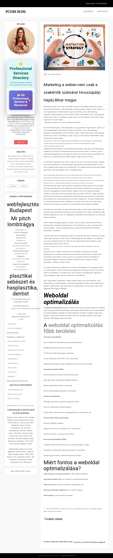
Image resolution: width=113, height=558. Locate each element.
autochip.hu (12, 372)
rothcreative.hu (21, 248)
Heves (12, 164)
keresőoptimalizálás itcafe (55, 146)
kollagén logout (91, 141)
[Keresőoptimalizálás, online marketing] (16, 14)
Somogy (10, 169)
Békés (25, 156)
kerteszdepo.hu (20, 230)
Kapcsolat (102, 11)
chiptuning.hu (13, 363)
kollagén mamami (79, 141)
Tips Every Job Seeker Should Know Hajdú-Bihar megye (92, 542)
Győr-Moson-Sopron (18, 161)
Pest (31, 166)
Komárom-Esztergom (16, 166)
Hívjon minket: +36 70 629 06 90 (96, 3)
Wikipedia (11, 376)
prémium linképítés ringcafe (66, 246)
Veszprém (20, 172)
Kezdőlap (89, 11)
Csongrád (29, 158)
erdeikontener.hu (15, 354)
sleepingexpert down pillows (91, 180)
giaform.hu (12, 324)
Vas (15, 172)
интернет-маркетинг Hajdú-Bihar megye (58, 542)
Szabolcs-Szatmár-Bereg (22, 169)
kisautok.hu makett (15, 394)
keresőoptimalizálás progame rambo (64, 143)
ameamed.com (13, 346)
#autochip (30, 308)
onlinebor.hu (13, 359)
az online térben (25, 122)
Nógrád (27, 166)
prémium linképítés (50, 246)
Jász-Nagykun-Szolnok (23, 164)
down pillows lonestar (69, 183)
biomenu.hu (21, 261)
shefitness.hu (20, 240)
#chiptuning (38, 308)
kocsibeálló (80, 246)
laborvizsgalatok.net (21, 269)
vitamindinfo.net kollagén (20, 259)
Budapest (22, 158)
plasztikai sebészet (15, 328)
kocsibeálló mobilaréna (52, 141)
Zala (26, 172)
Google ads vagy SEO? (16, 350)
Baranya (20, 156)
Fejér (9, 161)
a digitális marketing (15, 124)
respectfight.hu (21, 267)
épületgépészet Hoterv (17, 341)
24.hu (13, 299)
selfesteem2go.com (15, 390)
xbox (48, 249)
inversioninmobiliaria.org (20, 246)
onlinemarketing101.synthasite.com (20, 405)
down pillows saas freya (85, 183)
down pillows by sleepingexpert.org (69, 180)
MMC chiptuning (14, 398)
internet (24, 186)
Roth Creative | (63, 555)
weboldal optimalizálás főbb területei (73, 328)
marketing (12, 186)
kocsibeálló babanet (66, 141)
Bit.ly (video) (12, 368)
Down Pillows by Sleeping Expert (72, 178)
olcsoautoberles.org (21, 253)
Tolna (33, 169)
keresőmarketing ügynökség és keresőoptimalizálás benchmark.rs (67, 175)
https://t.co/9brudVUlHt (19, 308)
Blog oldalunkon (20, 128)
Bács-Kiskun (12, 156)
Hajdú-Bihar (30, 161)
